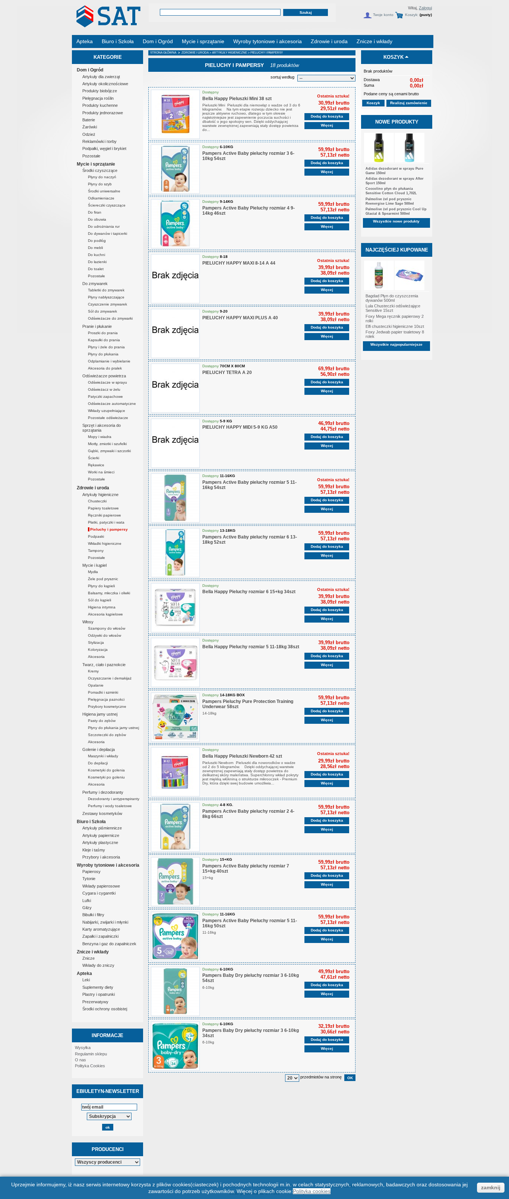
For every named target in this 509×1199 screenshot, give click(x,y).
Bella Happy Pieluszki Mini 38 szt (237, 98)
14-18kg (210, 713)
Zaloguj (425, 8)
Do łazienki (97, 262)
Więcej (327, 125)
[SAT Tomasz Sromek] (107, 25)
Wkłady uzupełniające (106, 411)
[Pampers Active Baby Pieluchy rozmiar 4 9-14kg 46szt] (175, 224)
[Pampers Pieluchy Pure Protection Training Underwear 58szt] (175, 717)
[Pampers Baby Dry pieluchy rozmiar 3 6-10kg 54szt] (175, 991)
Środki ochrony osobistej (104, 1009)
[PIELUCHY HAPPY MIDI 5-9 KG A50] (175, 443)
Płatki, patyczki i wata (106, 522)
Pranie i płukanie (97, 326)
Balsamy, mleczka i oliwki (109, 593)
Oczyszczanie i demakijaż (110, 678)
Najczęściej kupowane (397, 250)
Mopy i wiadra (99, 437)
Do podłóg (97, 241)
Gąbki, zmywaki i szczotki (109, 451)
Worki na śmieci (101, 472)
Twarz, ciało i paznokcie (104, 664)
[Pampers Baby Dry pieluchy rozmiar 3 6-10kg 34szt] (175, 1046)
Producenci (108, 1149)
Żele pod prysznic (103, 579)
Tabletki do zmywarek (106, 290)
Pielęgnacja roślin (98, 98)
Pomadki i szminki (103, 692)
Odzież (88, 134)
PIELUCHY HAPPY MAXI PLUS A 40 (240, 317)
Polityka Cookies (90, 1066)
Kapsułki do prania (104, 340)
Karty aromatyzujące (101, 929)
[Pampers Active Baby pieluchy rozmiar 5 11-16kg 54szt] (175, 498)
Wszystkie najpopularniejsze (396, 344)
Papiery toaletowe (103, 508)
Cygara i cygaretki (99, 893)
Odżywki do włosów (104, 635)
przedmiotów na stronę (321, 1077)
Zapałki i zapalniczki (100, 936)
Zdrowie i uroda (93, 487)
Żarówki (89, 127)
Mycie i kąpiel (94, 565)
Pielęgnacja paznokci (106, 699)
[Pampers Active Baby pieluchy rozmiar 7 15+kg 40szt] (175, 882)
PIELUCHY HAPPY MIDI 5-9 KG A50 (240, 427)
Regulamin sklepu (91, 1054)
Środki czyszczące (99, 170)
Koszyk (393, 57)
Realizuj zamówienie (408, 103)
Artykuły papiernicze (100, 835)
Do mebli (95, 248)
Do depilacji (98, 763)
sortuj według (282, 77)
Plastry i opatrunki (98, 994)
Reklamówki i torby (99, 141)
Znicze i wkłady (93, 952)
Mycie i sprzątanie (96, 164)
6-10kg (208, 987)
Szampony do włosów (106, 628)
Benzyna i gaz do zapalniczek (109, 943)
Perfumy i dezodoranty (102, 792)
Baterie (88, 120)
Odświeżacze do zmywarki (110, 318)
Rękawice (96, 465)
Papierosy (91, 871)
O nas (80, 1060)
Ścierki (93, 458)
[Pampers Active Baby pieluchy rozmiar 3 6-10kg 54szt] (175, 169)
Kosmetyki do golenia (106, 770)
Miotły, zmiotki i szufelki (107, 444)
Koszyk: (411, 15)
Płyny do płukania (103, 354)
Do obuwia (97, 219)
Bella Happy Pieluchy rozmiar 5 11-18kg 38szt (250, 646)
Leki (86, 980)
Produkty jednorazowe (102, 113)
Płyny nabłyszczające (106, 297)
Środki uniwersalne (104, 191)
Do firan (94, 212)
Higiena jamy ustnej (99, 714)
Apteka (84, 973)
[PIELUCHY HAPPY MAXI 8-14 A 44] (175, 279)
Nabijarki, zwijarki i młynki (105, 922)
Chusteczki (97, 501)
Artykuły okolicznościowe (105, 83)
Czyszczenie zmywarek (107, 304)
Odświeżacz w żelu (104, 389)
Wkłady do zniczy (98, 965)
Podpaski (96, 536)
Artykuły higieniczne (100, 494)
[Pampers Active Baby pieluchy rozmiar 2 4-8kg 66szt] (175, 827)
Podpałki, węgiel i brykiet (104, 148)
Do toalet (96, 269)
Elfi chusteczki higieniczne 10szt (395, 326)
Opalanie (96, 685)
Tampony (96, 551)
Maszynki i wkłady (103, 756)
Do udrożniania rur (104, 226)
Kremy (93, 671)
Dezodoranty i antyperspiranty (113, 799)
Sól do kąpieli (99, 600)
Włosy (88, 622)
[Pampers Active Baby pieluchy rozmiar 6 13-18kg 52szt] (175, 553)
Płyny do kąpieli (101, 586)
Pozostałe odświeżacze (108, 418)
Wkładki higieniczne (104, 543)
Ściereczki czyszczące (107, 205)
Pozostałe (91, 156)
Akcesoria (96, 657)
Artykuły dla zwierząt (101, 76)
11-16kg (209, 932)
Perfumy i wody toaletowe (110, 806)
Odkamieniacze (101, 198)
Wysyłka (83, 1047)
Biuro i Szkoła (91, 821)
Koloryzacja (98, 650)
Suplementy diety (97, 987)
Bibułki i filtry (93, 914)
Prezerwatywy (95, 1002)
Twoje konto (383, 15)
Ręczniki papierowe (104, 515)
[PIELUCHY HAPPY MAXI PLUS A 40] (175, 333)
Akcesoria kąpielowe (105, 614)
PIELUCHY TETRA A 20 (227, 372)
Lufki (86, 900)
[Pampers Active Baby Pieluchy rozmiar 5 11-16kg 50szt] (175, 936)
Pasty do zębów (102, 721)
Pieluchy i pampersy (109, 529)
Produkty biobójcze (99, 91)
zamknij (490, 1187)
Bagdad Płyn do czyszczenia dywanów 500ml (392, 298)
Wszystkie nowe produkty (396, 221)
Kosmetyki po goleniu (106, 777)
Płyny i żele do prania (106, 347)
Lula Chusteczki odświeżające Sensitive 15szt (393, 308)
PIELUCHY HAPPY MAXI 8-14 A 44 (238, 263)
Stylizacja (96, 642)
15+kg (208, 878)
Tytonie (88, 878)
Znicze (88, 958)
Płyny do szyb (100, 184)
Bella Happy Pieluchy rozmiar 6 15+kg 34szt (248, 591)
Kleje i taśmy (93, 850)
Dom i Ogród (90, 70)
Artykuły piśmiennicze (102, 828)
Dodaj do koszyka (327, 116)
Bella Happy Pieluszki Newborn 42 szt (242, 756)
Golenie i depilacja (98, 749)
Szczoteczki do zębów (107, 735)
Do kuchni (96, 255)
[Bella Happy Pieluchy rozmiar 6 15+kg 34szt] (175, 608)
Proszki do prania (103, 333)
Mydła (93, 572)
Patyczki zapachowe (105, 396)
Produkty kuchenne (100, 105)
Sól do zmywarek (102, 311)
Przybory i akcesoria (101, 857)
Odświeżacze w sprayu (107, 382)
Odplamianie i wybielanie (109, 361)
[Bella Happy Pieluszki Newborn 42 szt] (175, 772)
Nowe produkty (396, 122)
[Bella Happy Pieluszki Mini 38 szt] (175, 114)
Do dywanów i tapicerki (107, 233)
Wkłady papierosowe (101, 886)
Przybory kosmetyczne (107, 706)
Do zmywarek (95, 283)
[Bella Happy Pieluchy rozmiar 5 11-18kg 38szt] (175, 662)
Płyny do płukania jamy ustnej (113, 728)
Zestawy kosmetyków (102, 813)
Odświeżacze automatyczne (112, 404)
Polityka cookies (312, 1191)
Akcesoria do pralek (105, 368)
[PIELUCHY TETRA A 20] (175, 388)
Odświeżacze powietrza (104, 376)
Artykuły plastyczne (100, 842)
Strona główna (163, 52)
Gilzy (87, 907)
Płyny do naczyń (102, 177)
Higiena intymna (102, 607)
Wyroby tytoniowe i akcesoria (108, 865)
